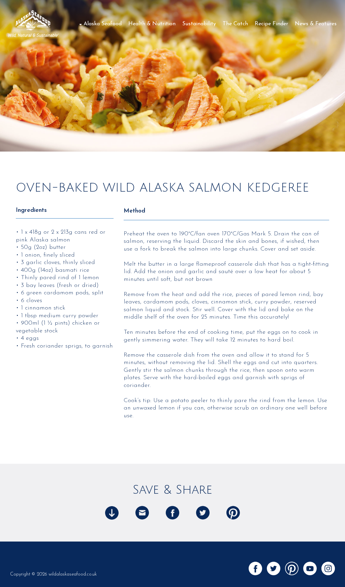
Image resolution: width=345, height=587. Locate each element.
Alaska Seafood (103, 24)
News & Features (316, 24)
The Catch (235, 24)
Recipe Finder (271, 24)
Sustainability (199, 24)
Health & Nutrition (152, 24)
